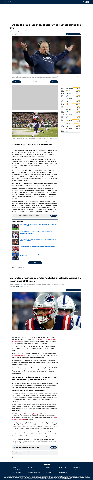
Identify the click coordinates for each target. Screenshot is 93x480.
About (14, 467)
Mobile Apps (76, 467)
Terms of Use (62, 470)
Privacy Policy (49, 470)
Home (13, 267)
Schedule (25, 2)
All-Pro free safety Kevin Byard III (32, 414)
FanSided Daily (16, 470)
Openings (29, 467)
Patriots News (20, 267)
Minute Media (11, 476)
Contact (48, 467)
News (15, 2)
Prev (16, 82)
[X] (83, 1)
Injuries (42, 2)
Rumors (20, 2)
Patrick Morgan (15, 31)
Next (53, 82)
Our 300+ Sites (62, 467)
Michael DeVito (15, 286)
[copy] (21, 34)
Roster (37, 2)
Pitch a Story (30, 470)
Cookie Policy (77, 470)
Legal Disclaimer (17, 472)
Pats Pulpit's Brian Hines (19, 355)
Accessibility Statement (33, 472)
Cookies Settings (63, 472)
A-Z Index (48, 472)
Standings (32, 2)
